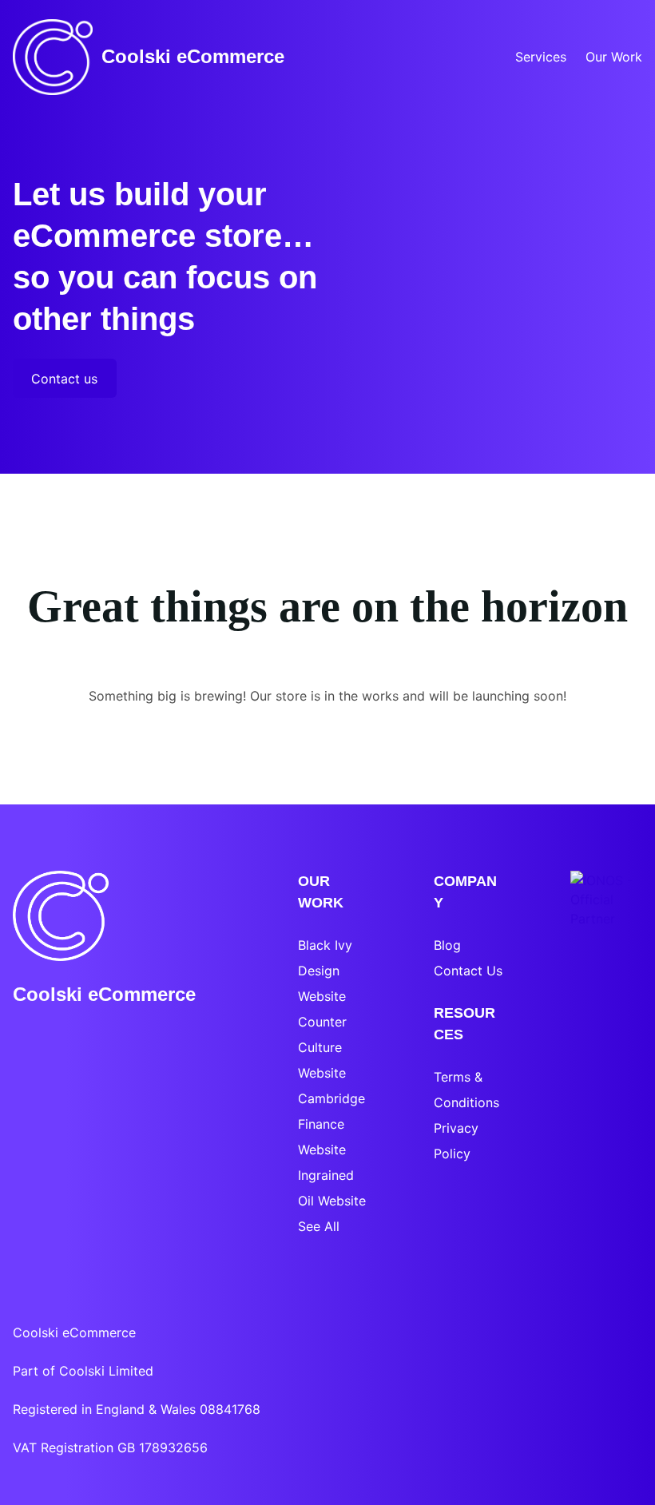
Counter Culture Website (322, 1047)
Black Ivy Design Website (325, 970)
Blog (447, 945)
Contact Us (468, 971)
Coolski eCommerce (192, 56)
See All (318, 1226)
